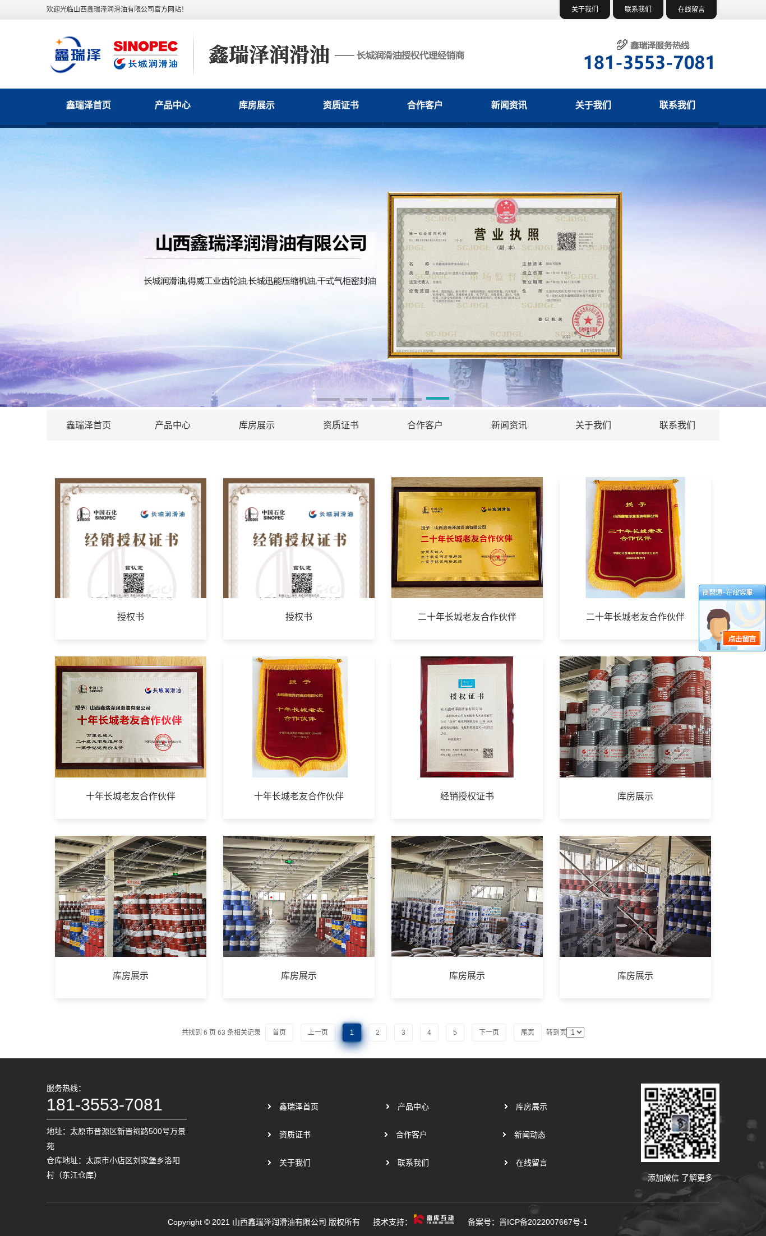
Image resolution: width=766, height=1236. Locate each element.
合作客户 (425, 105)
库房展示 (257, 105)
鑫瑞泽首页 (88, 105)
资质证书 (341, 105)
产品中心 (173, 105)
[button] (328, 400)
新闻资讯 (509, 105)
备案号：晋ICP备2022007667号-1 (528, 1222)
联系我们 (638, 9)
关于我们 (584, 9)
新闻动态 (530, 1134)
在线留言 (691, 9)
